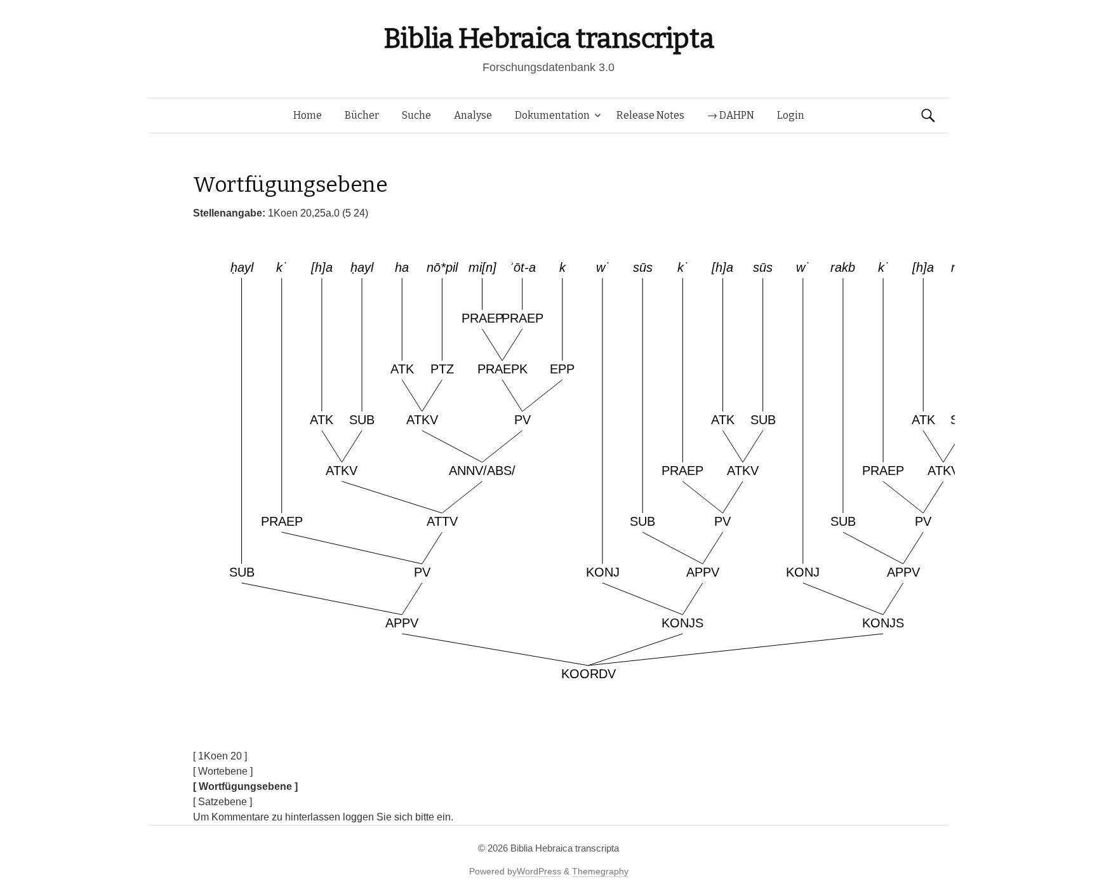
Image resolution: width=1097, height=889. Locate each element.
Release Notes (650, 115)
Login (790, 115)
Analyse (473, 115)
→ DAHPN (730, 115)
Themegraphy (600, 871)
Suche (416, 115)
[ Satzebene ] (222, 801)
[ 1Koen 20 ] (220, 756)
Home (307, 115)
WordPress (539, 871)
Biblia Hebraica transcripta (548, 38)
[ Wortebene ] (223, 771)
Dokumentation (552, 115)
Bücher (362, 115)
